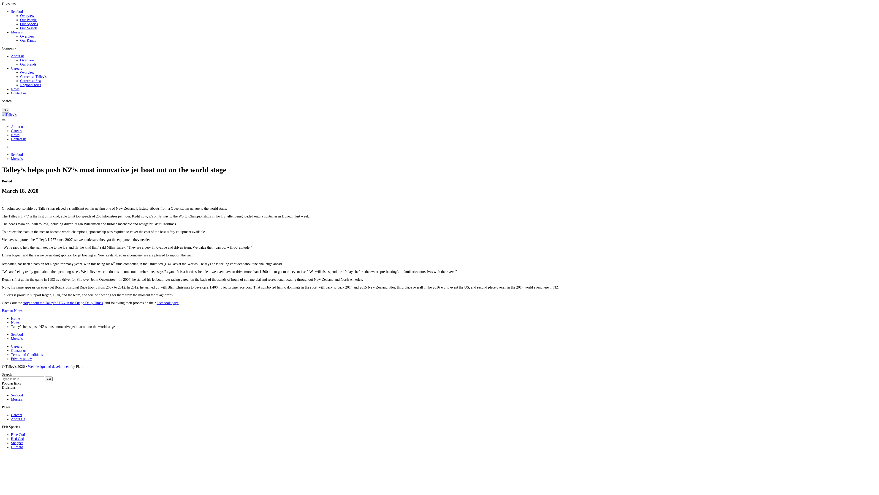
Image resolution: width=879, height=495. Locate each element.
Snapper (17, 443)
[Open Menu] (3, 120)
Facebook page (168, 303)
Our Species (29, 24)
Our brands (28, 64)
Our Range (28, 40)
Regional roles (30, 85)
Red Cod (17, 439)
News (15, 89)
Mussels (17, 32)
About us (17, 56)
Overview (27, 16)
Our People (28, 20)
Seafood (17, 12)
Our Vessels (28, 28)
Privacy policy (21, 359)
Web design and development (49, 366)
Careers (16, 68)
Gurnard (17, 447)
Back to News (12, 311)
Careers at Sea (30, 81)
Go (6, 110)
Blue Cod (18, 435)
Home (15, 318)
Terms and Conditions (27, 355)
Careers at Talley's (33, 77)
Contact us (18, 93)
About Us (18, 419)
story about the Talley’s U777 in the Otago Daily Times (63, 303)
